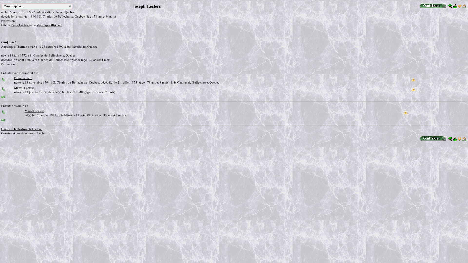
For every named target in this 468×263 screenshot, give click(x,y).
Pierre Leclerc (20, 25)
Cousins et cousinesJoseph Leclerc (24, 133)
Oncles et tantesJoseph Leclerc (21, 129)
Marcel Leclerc (24, 87)
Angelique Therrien (14, 46)
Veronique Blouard (49, 25)
